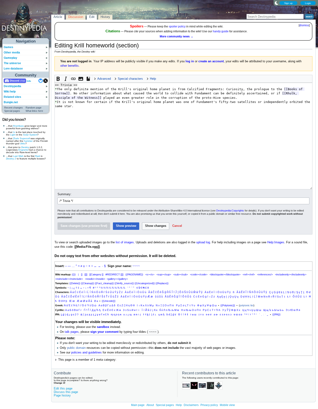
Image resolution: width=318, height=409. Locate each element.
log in (190, 61)
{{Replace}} (162, 283)
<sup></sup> (163, 274)
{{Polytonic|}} (227, 305)
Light (13, 134)
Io (14, 132)
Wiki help (10, 91)
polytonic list (247, 305)
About (150, 405)
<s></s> (149, 274)
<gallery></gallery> (117, 278)
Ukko (22, 143)
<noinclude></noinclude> (69, 278)
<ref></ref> (249, 274)
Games (8, 47)
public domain (76, 348)
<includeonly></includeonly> (290, 274)
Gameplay (10, 57)
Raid (37, 156)
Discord (14, 80)
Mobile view (227, 405)
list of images (125, 242)
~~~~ (136, 266)
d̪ (63, 314)
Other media (12, 52)
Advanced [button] (104, 78)
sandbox (103, 327)
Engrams (23, 149)
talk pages (72, 331)
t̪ (61, 314)
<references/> (265, 274)
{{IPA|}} (276, 314)
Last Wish (18, 156)
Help (179, 405)
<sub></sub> (180, 274)
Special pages (12, 110)
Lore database (13, 68)
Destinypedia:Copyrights (230, 210)
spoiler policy (177, 26)
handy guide (221, 31)
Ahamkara (18, 126)
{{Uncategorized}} (145, 283)
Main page (138, 405)
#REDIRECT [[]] (114, 274)
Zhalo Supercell (21, 138)
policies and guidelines (86, 352)
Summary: (64, 194)
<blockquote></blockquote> (225, 274)
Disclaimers (191, 405)
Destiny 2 (11, 158)
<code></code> (198, 274)
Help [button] (153, 78)
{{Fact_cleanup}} (104, 283)
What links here (34, 110)
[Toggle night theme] (276, 2)
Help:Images (275, 242)
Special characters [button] (130, 78)
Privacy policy (209, 405)
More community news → (176, 36)
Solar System (30, 134)
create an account (211, 61)
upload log (203, 242)
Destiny (25, 147)
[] (81, 274)
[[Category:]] (96, 274)
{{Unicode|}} (108, 301)
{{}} (74, 274)
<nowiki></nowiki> (95, 278)
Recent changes (13, 107)
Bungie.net (11, 102)
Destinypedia (12, 86)
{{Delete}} (74, 283)
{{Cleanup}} (87, 283)
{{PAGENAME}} (134, 274)
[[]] (86, 274)
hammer (28, 141)
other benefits (69, 65)
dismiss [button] (304, 25)
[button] (58, 78)
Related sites (12, 97)
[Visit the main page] (26, 21)
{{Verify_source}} (124, 283)
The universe (12, 63)
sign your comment (104, 331)
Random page (33, 107)
